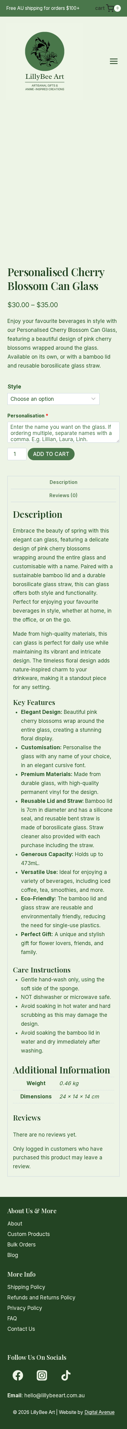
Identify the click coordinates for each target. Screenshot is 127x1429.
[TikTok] (65, 1375)
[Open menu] (113, 61)
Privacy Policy (24, 1308)
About (14, 1224)
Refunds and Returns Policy (41, 1297)
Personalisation (27, 416)
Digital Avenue (99, 1412)
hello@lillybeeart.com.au (54, 1395)
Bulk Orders (21, 1245)
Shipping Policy (26, 1287)
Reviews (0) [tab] (63, 495)
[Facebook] (17, 1375)
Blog (12, 1255)
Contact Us (21, 1329)
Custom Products (28, 1234)
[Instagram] (41, 1375)
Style (14, 387)
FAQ (12, 1318)
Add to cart (51, 454)
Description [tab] (63, 482)
